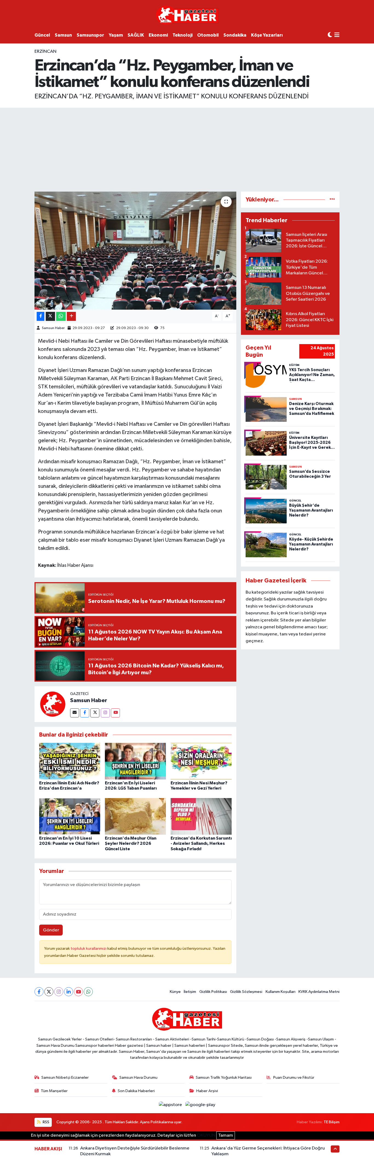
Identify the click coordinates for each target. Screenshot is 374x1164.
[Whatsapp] (88, 991)
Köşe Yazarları (267, 35)
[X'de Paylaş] (50, 316)
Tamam (225, 1135)
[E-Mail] (74, 712)
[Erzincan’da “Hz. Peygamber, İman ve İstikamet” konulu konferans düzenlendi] (135, 251)
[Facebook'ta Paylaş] (40, 316)
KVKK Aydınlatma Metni (319, 992)
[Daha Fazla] (71, 316)
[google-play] (200, 1105)
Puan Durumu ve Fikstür (293, 1077)
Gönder (51, 930)
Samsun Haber (53, 328)
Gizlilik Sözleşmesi (246, 992)
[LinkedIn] (68, 991)
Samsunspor (90, 35)
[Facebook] (84, 712)
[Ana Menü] (337, 35)
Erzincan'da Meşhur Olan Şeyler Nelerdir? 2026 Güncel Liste (130, 843)
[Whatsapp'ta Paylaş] (61, 316)
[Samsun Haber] (52, 704)
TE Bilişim (332, 1122)
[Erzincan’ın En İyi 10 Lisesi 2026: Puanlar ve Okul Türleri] (69, 816)
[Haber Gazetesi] (187, 14)
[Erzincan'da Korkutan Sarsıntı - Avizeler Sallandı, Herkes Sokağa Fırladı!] (201, 816)
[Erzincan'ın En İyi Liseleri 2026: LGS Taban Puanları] (135, 761)
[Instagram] (105, 712)
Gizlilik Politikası (213, 992)
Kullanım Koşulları (280, 992)
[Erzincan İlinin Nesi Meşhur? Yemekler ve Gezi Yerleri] (201, 761)
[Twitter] (94, 712)
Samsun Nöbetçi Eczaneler (65, 1077)
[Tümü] (332, 199)
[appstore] (171, 1105)
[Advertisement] (187, 148)
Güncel (42, 35)
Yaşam (116, 35)
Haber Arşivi (207, 1091)
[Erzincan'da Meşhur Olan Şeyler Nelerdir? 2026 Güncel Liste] (135, 816)
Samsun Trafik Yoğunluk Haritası (224, 1077)
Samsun (63, 35)
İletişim (190, 992)
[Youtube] (115, 712)
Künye (175, 992)
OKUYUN (206, 1135)
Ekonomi (158, 35)
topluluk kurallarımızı (89, 948)
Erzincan (45, 51)
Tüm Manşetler (54, 1091)
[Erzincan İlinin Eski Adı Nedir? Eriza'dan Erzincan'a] (69, 761)
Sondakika (234, 35)
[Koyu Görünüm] (330, 35)
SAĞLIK (136, 35)
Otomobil (208, 35)
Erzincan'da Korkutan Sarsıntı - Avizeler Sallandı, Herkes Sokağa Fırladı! (201, 843)
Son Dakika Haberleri (136, 1091)
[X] (48, 991)
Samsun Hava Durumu (138, 1077)
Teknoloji (182, 35)
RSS (45, 1122)
